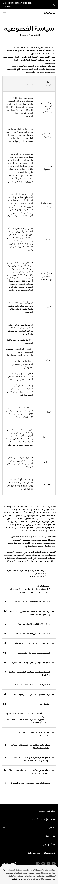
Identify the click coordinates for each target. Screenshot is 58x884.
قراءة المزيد (17, 879)
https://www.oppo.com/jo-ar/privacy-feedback (20, 486)
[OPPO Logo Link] (50, 13)
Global (6, 7)
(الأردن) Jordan (9, 863)
